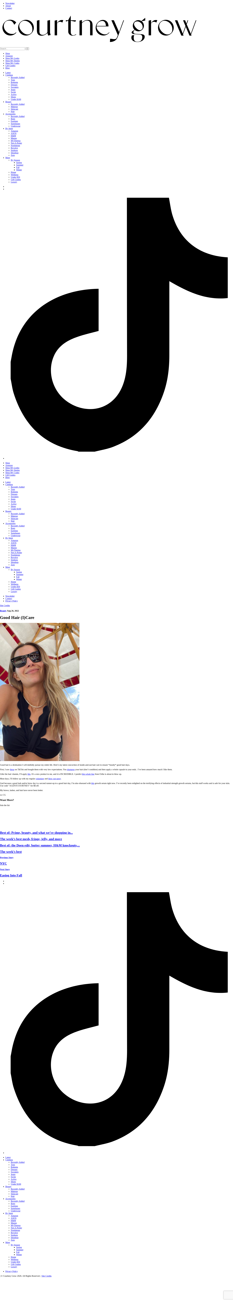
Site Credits (5, 605)
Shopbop (14, 153)
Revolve (14, 148)
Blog (7, 68)
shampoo (71, 769)
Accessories (10, 114)
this (29, 774)
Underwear (15, 126)
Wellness (14, 175)
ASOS (13, 133)
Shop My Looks (12, 58)
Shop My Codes (12, 63)
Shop (7, 53)
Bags (13, 119)
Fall (17, 167)
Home (13, 172)
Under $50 (15, 177)
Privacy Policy (11, 601)
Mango (14, 138)
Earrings (14, 121)
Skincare (14, 109)
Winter (19, 170)
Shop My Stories (12, 61)
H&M (13, 136)
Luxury (14, 182)
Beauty (8, 102)
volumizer (40, 779)
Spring (19, 162)
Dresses (14, 85)
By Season (15, 160)
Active (13, 94)
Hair (13, 111)
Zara (13, 155)
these (12, 769)
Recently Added (18, 77)
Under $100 (16, 99)
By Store (9, 128)
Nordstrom (15, 145)
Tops (13, 80)
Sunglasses (15, 123)
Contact (8, 8)
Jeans (13, 89)
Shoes (13, 97)
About (8, 6)
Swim (13, 92)
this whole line (88, 774)
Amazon (9, 56)
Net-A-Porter (16, 143)
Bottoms (14, 82)
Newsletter (10, 3)
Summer (19, 165)
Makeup (14, 106)
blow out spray (54, 779)
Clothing (9, 75)
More (7, 158)
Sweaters (14, 87)
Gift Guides (10, 65)
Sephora (14, 150)
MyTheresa (15, 141)
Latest (8, 72)
